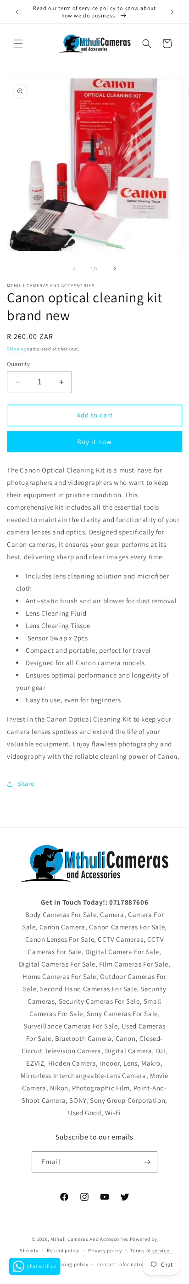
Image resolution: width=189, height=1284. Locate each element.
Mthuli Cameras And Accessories (89, 1239)
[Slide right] (115, 268)
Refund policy (63, 1250)
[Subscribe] (147, 1162)
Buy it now (94, 441)
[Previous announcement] (17, 12)
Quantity (18, 364)
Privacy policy (105, 1250)
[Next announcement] (172, 12)
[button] (18, 43)
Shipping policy (70, 1264)
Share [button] (25, 783)
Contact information (122, 1264)
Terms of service (149, 1250)
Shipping (16, 349)
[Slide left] (74, 268)
